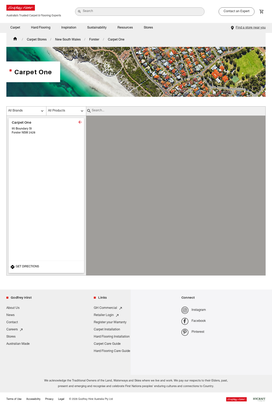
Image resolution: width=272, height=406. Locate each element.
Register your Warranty (110, 322)
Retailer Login (104, 315)
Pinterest (198, 332)
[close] (80, 122)
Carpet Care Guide (107, 344)
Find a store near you (251, 28)
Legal (61, 399)
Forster (94, 39)
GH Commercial (105, 308)
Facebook (199, 321)
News (10, 315)
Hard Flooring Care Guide (112, 351)
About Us (13, 308)
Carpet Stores (37, 39)
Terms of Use (14, 399)
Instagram (199, 310)
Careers (12, 329)
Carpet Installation (107, 329)
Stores (148, 28)
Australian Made (18, 344)
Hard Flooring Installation (112, 337)
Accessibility (33, 399)
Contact (12, 322)
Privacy (49, 399)
